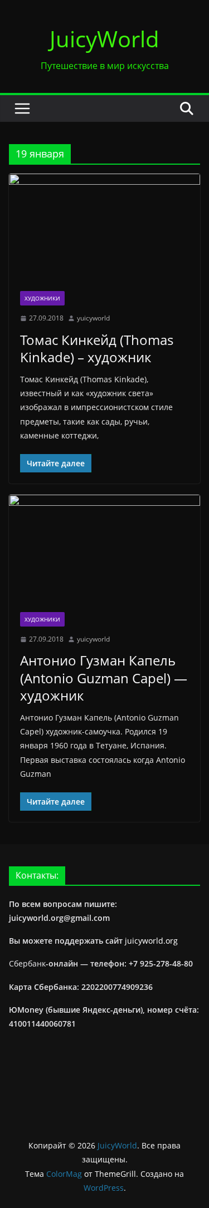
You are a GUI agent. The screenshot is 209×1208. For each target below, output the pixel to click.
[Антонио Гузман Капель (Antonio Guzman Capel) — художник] (104, 548)
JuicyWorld (104, 38)
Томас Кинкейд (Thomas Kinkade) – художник (96, 348)
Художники (42, 298)
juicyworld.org (151, 940)
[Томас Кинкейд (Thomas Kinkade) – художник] (104, 227)
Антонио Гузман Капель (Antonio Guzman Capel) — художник (103, 677)
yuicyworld (93, 318)
